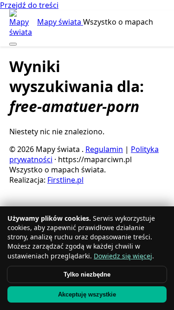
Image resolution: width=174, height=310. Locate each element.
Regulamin (104, 149)
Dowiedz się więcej (123, 255)
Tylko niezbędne (87, 274)
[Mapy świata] (22, 23)
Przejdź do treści (29, 5)
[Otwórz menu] (13, 44)
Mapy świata (60, 22)
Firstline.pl (65, 180)
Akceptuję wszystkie (87, 294)
